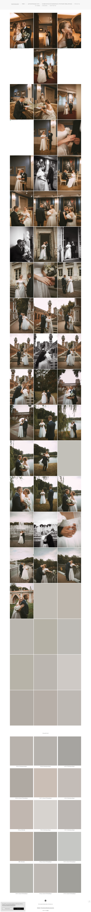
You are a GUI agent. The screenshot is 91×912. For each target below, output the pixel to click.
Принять (18, 908)
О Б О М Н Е (44, 5)
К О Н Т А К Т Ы (53, 5)
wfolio (47, 910)
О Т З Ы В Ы (37, 5)
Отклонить (7, 908)
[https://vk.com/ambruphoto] (45, 901)
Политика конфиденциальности (47, 907)
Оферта (38, 907)
